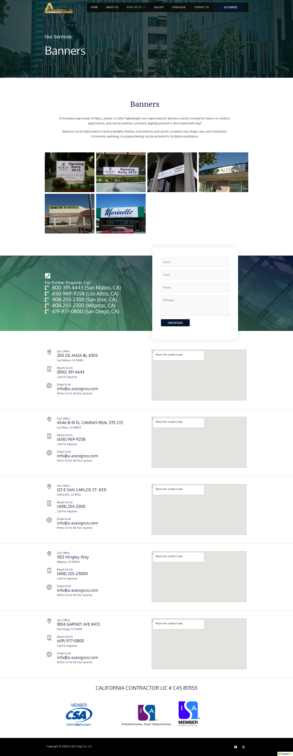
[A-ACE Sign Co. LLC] (59, 8)
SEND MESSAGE (175, 322)
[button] (230, 7)
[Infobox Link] (93, 372)
